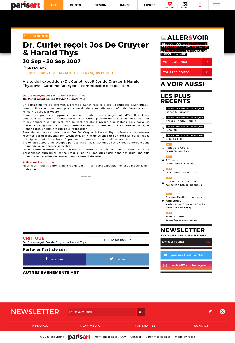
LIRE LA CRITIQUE (117, 239)
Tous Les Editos (186, 72)
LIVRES (149, 5)
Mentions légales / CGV (110, 336)
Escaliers (172, 129)
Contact (201, 325)
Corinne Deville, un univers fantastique (184, 199)
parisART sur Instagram (190, 265)
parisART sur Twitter (183, 256)
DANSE (125, 5)
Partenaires (145, 325)
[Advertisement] (86, 203)
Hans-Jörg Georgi (177, 147)
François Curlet (98, 73)
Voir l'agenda (186, 62)
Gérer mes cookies (158, 336)
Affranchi (172, 160)
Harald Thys (69, 73)
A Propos (40, 325)
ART (53, 5)
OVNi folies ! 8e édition (181, 172)
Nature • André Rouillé (181, 121)
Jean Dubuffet (175, 216)
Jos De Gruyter (41, 73)
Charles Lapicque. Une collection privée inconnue (184, 183)
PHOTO (75, 5)
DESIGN (100, 5)
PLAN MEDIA (90, 325)
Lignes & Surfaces (177, 112)
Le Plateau (37, 68)
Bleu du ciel (174, 138)
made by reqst (185, 336)
